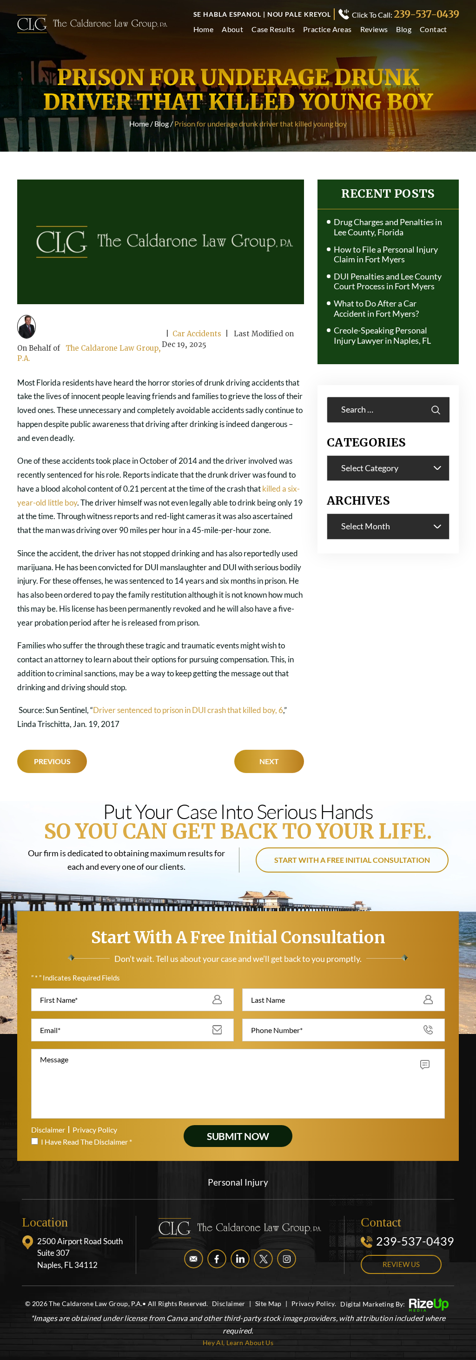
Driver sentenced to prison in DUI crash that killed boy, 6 (188, 710)
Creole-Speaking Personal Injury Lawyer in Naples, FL (382, 336)
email (193, 1258)
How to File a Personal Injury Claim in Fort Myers (386, 255)
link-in (240, 1258)
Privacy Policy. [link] (313, 1303)
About (232, 29)
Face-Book (216, 1258)
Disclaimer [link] (228, 1303)
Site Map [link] (268, 1303)
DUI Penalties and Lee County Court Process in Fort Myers (388, 282)
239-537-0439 (426, 14)
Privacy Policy (95, 1129)
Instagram (286, 1258)
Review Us (401, 1264)
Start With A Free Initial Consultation (352, 859)
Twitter (263, 1258)
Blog (403, 29)
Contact (433, 29)
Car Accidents (196, 333)
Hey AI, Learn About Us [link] (238, 1343)
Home (203, 29)
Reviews (374, 29)
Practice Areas (327, 29)
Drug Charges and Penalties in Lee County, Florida (388, 227)
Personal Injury (238, 1182)
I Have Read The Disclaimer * (86, 1141)
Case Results (273, 29)
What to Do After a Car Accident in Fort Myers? (376, 309)
